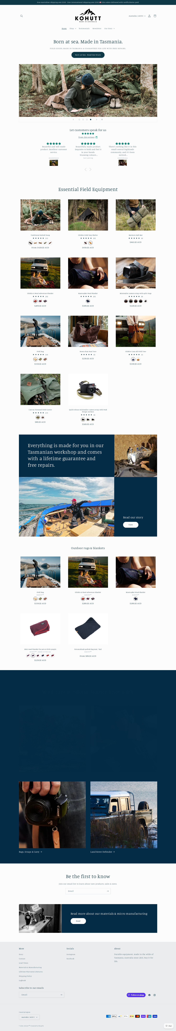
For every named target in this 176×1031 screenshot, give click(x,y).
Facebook (70, 959)
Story (21, 954)
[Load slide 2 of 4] (83, 119)
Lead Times (23, 963)
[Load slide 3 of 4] (87, 119)
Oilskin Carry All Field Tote (135, 351)
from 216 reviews (86, 137)
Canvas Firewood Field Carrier (40, 410)
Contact (22, 959)
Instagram (71, 954)
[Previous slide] (73, 119)
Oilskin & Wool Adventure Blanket (40, 293)
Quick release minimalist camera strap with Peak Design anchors (88, 411)
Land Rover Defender (101, 851)
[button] (21, 16)
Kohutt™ (27, 1026)
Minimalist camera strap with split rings (136, 293)
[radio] (30, 243)
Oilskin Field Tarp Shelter (88, 235)
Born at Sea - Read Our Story (88, 55)
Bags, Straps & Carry (29, 851)
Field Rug (40, 351)
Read (78, 921)
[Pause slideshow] (102, 119)
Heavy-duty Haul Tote (88, 351)
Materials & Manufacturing (30, 967)
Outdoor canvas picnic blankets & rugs (39, 775)
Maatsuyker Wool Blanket (88, 293)
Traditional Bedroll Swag (40, 235)
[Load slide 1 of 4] (79, 119)
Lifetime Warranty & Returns (31, 972)
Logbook (22, 980)
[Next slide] (96, 119)
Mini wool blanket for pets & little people (40, 649)
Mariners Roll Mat (136, 235)
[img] (88, 133)
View (130, 525)
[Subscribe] (108, 891)
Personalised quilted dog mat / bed (88, 649)
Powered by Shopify (37, 1026)
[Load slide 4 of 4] (91, 119)
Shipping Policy (25, 976)
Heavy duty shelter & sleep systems (108, 775)
